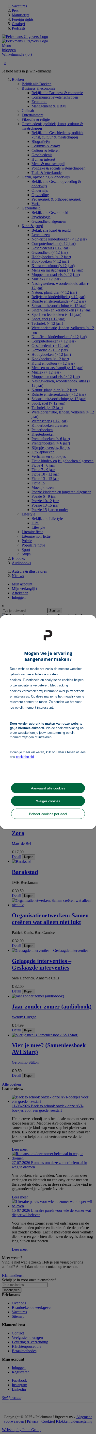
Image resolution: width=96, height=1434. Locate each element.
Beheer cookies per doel (48, 814)
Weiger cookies (48, 801)
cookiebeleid (25, 757)
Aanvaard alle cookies (48, 788)
